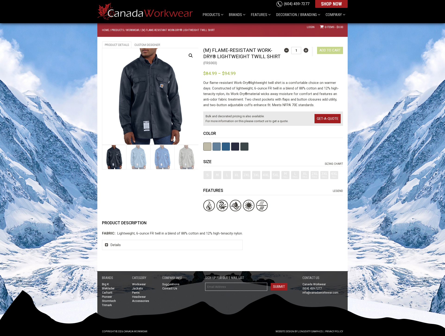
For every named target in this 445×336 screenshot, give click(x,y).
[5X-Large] (276, 175)
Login (311, 27)
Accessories (140, 301)
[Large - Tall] (295, 175)
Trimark (107, 305)
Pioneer (107, 296)
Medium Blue (216, 146)
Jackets (137, 288)
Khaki (207, 146)
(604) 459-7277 (296, 4)
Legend (338, 191)
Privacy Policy (334, 331)
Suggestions (170, 284)
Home (105, 30)
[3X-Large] (256, 175)
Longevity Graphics (310, 331)
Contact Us (169, 288)
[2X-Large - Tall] (314, 175)
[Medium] (217, 175)
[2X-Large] (246, 175)
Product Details (117, 45)
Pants (136, 292)
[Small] (207, 175)
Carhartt (107, 292)
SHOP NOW (331, 4)
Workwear (132, 30)
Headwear (139, 296)
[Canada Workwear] (149, 9)
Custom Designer (147, 45)
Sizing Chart (334, 163)
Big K (105, 284)
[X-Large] (237, 175)
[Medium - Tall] (285, 175)
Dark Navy (235, 146)
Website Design (285, 331)
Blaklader (108, 288)
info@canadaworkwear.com (320, 292)
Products (117, 30)
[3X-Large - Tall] (324, 175)
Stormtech (109, 301)
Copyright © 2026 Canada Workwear (124, 331)
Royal (226, 146)
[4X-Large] (266, 175)
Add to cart (330, 50)
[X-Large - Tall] (305, 175)
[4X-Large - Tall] (334, 175)
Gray (244, 146)
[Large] (227, 175)
